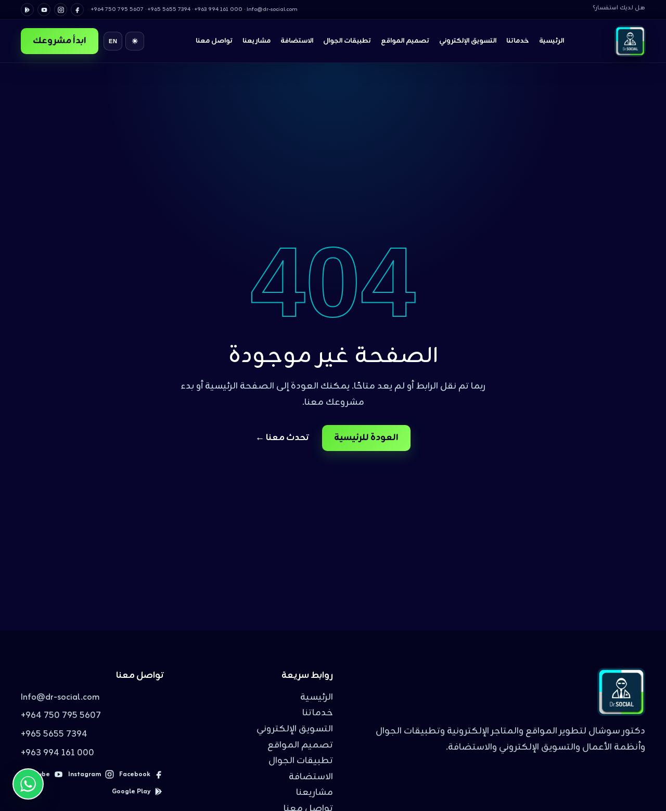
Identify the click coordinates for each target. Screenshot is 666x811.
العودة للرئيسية (366, 438)
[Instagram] (60, 9)
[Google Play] (27, 9)
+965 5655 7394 (54, 734)
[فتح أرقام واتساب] (28, 784)
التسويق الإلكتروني (467, 40)
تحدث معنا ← (282, 438)
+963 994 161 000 (57, 753)
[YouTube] (43, 9)
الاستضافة (296, 40)
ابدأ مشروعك (59, 41)
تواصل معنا (214, 40)
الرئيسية (551, 40)
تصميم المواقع (405, 40)
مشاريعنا (256, 40)
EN (113, 41)
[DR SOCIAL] (630, 41)
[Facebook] (77, 9)
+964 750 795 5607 (61, 716)
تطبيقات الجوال (347, 40)
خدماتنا (517, 40)
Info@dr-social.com (60, 697)
